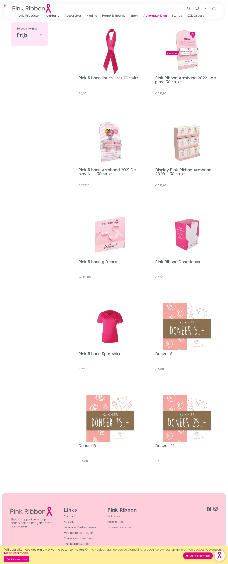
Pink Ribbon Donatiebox (177, 261)
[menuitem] (30, 15)
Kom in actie (116, 521)
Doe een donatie (119, 527)
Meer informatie (16, 553)
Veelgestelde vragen (78, 532)
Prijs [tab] (22, 35)
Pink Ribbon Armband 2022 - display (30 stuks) (186, 79)
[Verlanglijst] (197, 8)
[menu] (114, 15)
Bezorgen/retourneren (80, 527)
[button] (138, 25)
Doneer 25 (165, 445)
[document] (114, 555)
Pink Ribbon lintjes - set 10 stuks (108, 77)
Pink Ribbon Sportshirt (99, 353)
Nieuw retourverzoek (78, 538)
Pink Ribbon (115, 516)
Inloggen (205, 8)
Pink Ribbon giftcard (97, 261)
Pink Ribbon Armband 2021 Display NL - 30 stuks (108, 171)
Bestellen (70, 521)
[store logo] (32, 8)
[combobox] (187, 8)
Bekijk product (97, 105)
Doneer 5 (164, 353)
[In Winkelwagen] (138, 105)
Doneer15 (87, 445)
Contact (69, 516)
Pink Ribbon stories (76, 543)
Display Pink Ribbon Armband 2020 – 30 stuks (183, 171)
